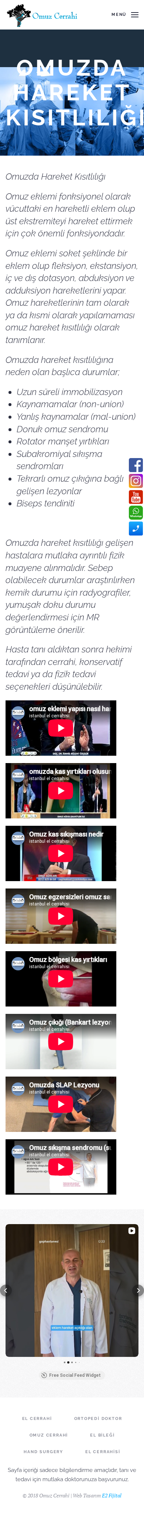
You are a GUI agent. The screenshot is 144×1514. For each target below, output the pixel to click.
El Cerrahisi (102, 1451)
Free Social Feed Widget (75, 1375)
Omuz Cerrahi (49, 1435)
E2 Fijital (111, 1495)
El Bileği (102, 1435)
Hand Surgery (43, 1451)
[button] (6, 1290)
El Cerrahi (37, 1418)
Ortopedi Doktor (98, 1418)
